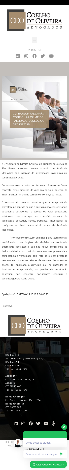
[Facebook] (34, 56)
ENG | (35, 50)
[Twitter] (43, 56)
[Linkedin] (18, 56)
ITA (39, 50)
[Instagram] (26, 56)
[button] (34, 40)
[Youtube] (51, 56)
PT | (30, 50)
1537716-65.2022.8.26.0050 (31, 294)
